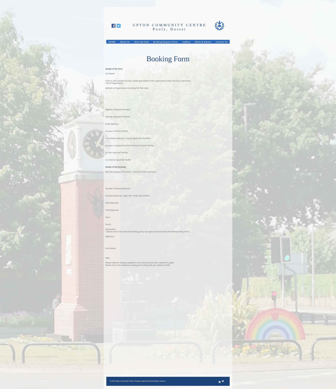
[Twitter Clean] (223, 381)
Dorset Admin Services (157, 381)
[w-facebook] (220, 382)
